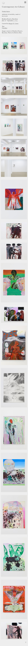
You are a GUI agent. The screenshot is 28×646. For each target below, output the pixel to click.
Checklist (4, 28)
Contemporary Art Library (13, 7)
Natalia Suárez (6, 11)
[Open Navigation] (25, 2)
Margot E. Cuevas (13, 23)
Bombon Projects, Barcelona (10, 19)
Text (3, 26)
